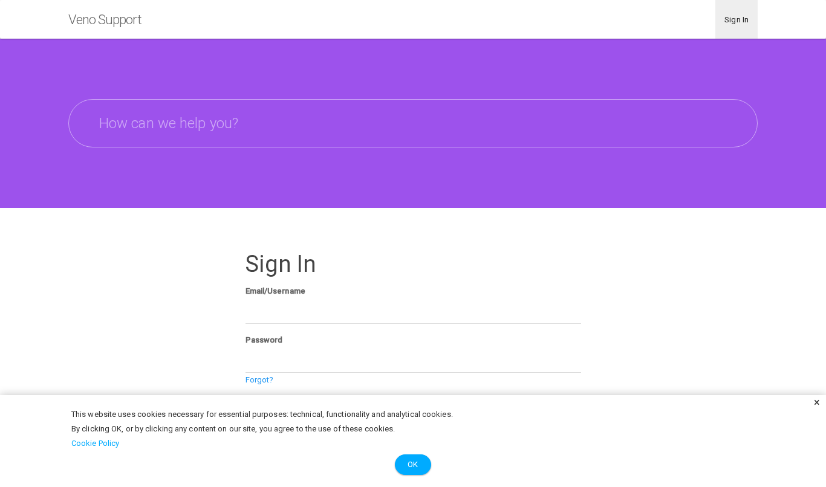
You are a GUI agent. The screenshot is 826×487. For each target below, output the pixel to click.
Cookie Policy (95, 443)
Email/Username (275, 290)
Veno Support (104, 19)
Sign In (736, 19)
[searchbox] (413, 123)
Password (264, 339)
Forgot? (260, 379)
